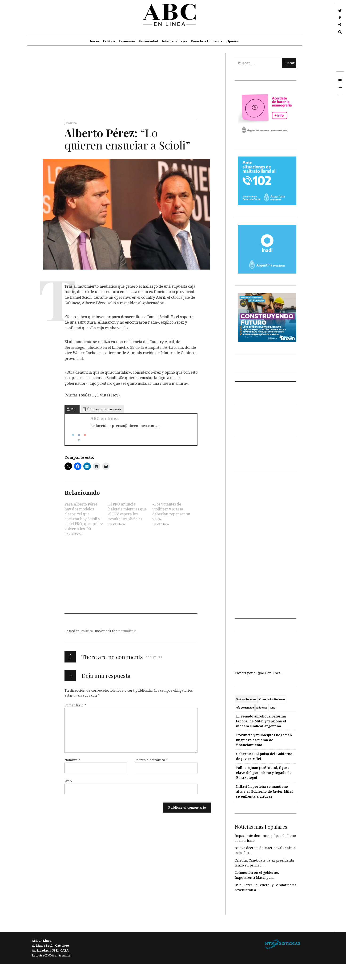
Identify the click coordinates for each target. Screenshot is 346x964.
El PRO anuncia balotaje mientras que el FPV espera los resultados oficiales (127, 511)
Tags (272, 707)
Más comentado (245, 707)
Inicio (94, 41)
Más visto (261, 707)
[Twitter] (71, 435)
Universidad (148, 41)
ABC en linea (104, 418)
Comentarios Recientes (272, 699)
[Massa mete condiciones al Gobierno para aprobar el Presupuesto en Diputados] (340, 95)
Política (109, 41)
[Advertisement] (130, 86)
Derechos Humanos (206, 41)
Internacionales (174, 41)
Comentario (75, 705)
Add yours (153, 657)
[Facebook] (77, 435)
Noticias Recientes (246, 699)
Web (68, 781)
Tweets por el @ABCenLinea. (258, 673)
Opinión (232, 41)
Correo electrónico (151, 760)
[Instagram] (77, 440)
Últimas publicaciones (104, 409)
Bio (73, 409)
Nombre (72, 760)
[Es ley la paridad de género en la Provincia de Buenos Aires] (340, 87)
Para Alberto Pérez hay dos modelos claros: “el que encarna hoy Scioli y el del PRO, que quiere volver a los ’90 (83, 516)
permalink (127, 631)
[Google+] (83, 435)
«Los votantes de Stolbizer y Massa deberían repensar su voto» (171, 511)
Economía (127, 41)
